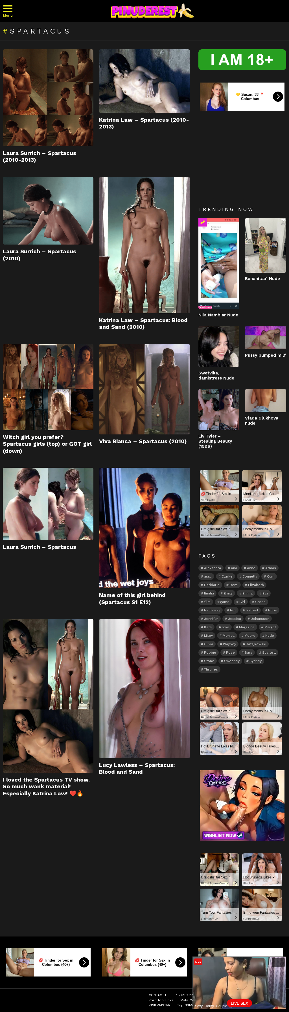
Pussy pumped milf (265, 355)
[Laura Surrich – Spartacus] (48, 504)
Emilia (209, 593)
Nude (269, 636)
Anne (251, 568)
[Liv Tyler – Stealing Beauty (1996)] (219, 409)
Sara (248, 652)
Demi (233, 585)
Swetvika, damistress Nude (216, 375)
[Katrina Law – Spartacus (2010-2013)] (144, 81)
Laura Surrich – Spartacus (39, 546)
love (225, 627)
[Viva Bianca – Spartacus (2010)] (144, 389)
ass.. (208, 576)
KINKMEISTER (159, 1005)
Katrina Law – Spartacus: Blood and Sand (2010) (143, 323)
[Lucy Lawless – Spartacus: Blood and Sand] (144, 688)
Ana (234, 568)
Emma (247, 593)
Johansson (260, 619)
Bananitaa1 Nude (262, 278)
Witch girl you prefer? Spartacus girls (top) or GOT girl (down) (47, 444)
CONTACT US (159, 995)
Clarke (227, 576)
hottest (252, 610)
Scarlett (269, 652)
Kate (208, 627)
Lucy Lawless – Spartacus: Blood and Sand (137, 768)
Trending (202, 222)
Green (260, 602)
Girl (242, 602)
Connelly (249, 576)
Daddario (212, 585)
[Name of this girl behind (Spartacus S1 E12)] (144, 528)
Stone (209, 661)
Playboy (229, 644)
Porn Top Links (161, 1000)
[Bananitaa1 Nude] (265, 245)
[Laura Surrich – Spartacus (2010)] (48, 211)
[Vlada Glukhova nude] (265, 400)
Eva (265, 593)
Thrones (211, 669)
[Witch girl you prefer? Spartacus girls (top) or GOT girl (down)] (48, 387)
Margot (270, 627)
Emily (228, 593)
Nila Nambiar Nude (218, 315)
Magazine (247, 627)
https (272, 610)
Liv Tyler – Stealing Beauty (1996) (215, 441)
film (207, 602)
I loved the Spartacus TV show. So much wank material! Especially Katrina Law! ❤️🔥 (46, 786)
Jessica (234, 619)
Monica (229, 636)
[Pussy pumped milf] (265, 337)
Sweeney (232, 661)
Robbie (210, 652)
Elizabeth (256, 585)
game (224, 602)
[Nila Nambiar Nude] (219, 263)
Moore (249, 636)
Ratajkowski (256, 644)
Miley (208, 636)
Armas (270, 568)
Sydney (255, 661)
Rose (230, 652)
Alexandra (212, 568)
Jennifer (211, 619)
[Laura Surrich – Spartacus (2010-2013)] (48, 97)
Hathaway (212, 610)
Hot (233, 610)
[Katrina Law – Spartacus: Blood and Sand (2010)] (144, 245)
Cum (270, 576)
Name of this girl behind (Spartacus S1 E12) (132, 598)
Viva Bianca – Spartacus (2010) (143, 441)
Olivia (208, 644)
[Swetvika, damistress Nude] (219, 346)
